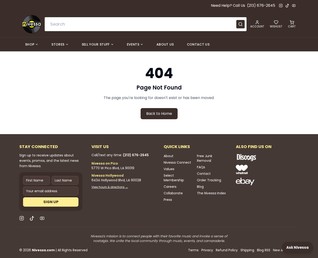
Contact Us (198, 44)
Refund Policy (227, 250)
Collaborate (173, 193)
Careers (170, 186)
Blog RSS (263, 250)
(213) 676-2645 (261, 5)
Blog (200, 186)
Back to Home (159, 113)
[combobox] (146, 24)
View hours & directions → (109, 187)
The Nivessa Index (211, 193)
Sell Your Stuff (96, 44)
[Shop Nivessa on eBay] (261, 181)
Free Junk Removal (204, 158)
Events (133, 44)
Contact (204, 173)
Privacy (207, 250)
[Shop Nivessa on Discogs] (261, 157)
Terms (193, 250)
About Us (165, 44)
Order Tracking (209, 180)
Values (169, 169)
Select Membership (174, 177)
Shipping (247, 250)
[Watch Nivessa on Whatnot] (261, 169)
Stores (57, 44)
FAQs (201, 167)
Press (168, 199)
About (168, 156)
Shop (29, 44)
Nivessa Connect (177, 162)
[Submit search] (240, 24)
